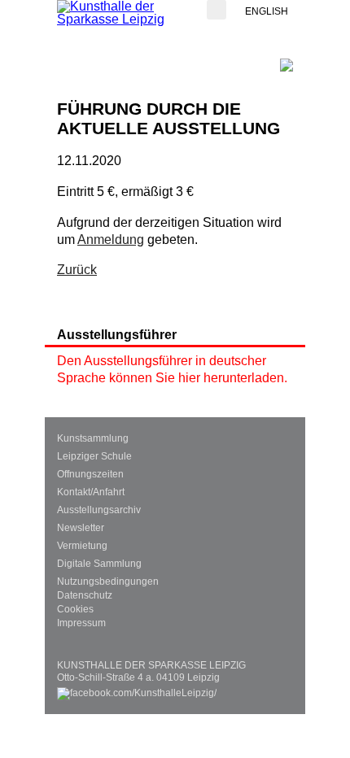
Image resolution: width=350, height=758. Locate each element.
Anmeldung (110, 239)
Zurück (77, 270)
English (266, 11)
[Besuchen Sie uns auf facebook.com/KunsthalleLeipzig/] (137, 690)
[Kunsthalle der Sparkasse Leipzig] (122, 13)
